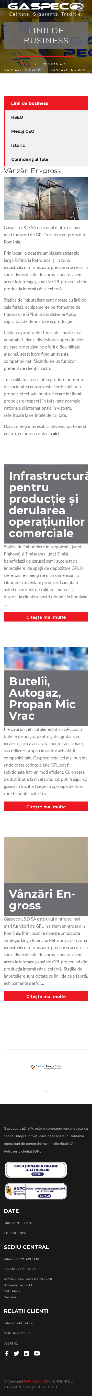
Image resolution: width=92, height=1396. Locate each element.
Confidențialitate (30, 159)
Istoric (18, 145)
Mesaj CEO (22, 131)
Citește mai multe (46, 617)
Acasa (27, 64)
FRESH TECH (45, 1387)
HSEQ (17, 117)
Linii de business (29, 103)
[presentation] (44, 1091)
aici (56, 434)
